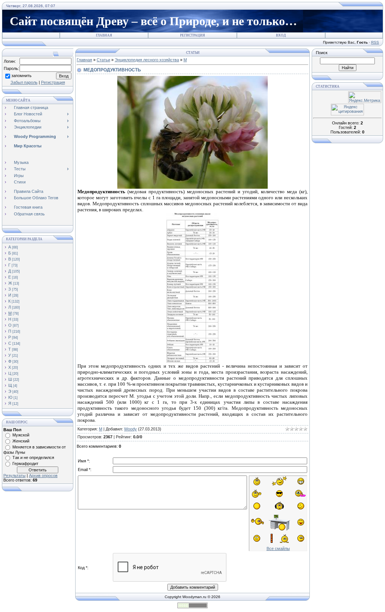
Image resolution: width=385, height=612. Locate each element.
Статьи (103, 60)
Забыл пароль (24, 82)
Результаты (14, 475)
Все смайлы (278, 548)
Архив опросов (43, 475)
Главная (104, 35)
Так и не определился (33, 457)
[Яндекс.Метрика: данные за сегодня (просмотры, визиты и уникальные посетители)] (364, 97)
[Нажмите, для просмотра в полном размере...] (192, 187)
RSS (375, 42)
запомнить (21, 75)
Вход (281, 35)
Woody (130, 429)
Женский (20, 441)
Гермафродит (25, 463)
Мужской (20, 435)
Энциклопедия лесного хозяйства (147, 60)
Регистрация (192, 35)
